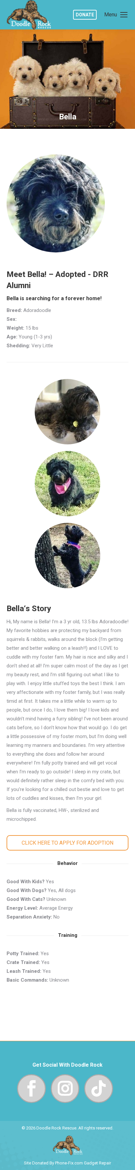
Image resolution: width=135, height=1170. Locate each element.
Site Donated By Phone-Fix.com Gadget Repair (67, 1163)
